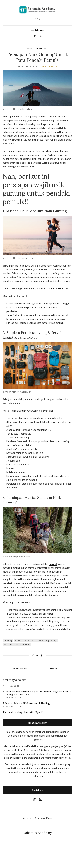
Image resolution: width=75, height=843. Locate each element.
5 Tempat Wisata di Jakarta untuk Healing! (26, 703)
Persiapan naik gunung (17, 644)
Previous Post (20, 668)
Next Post (54, 668)
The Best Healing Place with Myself (22, 712)
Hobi (29, 48)
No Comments (49, 66)
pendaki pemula (24, 640)
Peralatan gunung (46, 640)
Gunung (8, 640)
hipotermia (8, 143)
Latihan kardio (59, 288)
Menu (39, 29)
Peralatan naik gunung (14, 410)
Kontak (27, 818)
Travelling (42, 48)
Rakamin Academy (37, 833)
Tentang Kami (43, 818)
